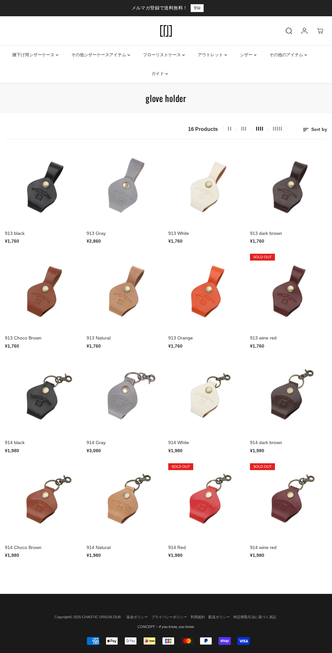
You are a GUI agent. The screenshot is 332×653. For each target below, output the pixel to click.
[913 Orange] (206, 292)
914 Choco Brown (23, 547)
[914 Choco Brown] (43, 502)
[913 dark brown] (288, 187)
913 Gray (96, 233)
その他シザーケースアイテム (99, 54)
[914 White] (206, 397)
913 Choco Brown (23, 337)
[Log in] (304, 31)
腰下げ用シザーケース (34, 54)
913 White (178, 233)
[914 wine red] (288, 502)
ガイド (158, 73)
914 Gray (96, 442)
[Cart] (320, 31)
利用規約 (198, 617)
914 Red (177, 547)
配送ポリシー (219, 617)
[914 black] (43, 397)
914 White (178, 442)
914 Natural (99, 547)
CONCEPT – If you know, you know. (166, 627)
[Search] (289, 31)
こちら (218, 8)
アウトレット (211, 54)
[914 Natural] (125, 502)
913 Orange (180, 337)
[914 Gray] (125, 397)
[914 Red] (206, 502)
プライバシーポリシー (169, 617)
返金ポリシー (137, 617)
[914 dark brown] (288, 397)
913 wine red (263, 337)
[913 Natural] (125, 292)
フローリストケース (162, 54)
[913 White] (206, 187)
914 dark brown (266, 442)
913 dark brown (266, 233)
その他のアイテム (286, 54)
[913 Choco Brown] (43, 292)
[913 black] (43, 187)
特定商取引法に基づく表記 (254, 617)
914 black (15, 442)
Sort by (318, 129)
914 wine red (263, 547)
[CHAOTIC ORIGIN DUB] (166, 30)
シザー (247, 54)
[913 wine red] (288, 292)
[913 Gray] (125, 187)
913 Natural (99, 337)
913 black (15, 233)
